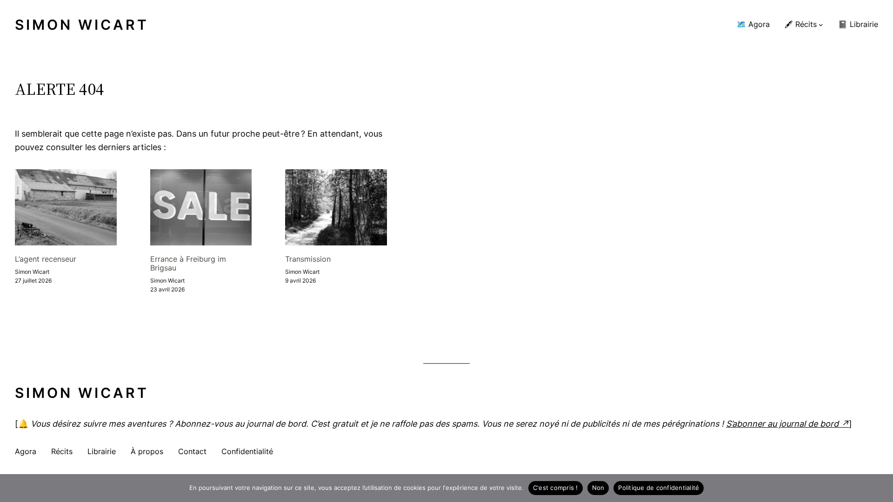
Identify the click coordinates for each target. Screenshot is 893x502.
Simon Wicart (82, 24)
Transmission (308, 259)
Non (598, 487)
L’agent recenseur (45, 259)
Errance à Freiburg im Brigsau (188, 263)
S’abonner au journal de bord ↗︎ (787, 424)
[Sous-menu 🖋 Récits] (821, 24)
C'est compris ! (555, 487)
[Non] (881, 488)
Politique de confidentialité (658, 487)
